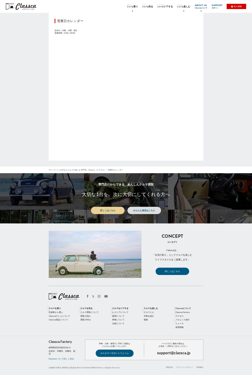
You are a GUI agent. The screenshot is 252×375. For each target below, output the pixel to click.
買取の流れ (85, 316)
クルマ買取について (89, 312)
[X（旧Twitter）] (93, 296)
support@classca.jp (173, 352)
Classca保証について (58, 319)
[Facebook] (88, 296)
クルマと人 (149, 312)
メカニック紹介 (182, 319)
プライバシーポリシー (184, 367)
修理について (118, 316)
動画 (146, 319)
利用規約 (199, 367)
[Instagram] (100, 296)
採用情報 (179, 327)
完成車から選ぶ (56, 312)
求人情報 (238, 6)
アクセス (179, 316)
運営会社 (169, 367)
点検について (118, 323)
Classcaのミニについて (59, 316)
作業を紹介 (149, 316)
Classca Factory (182, 312)
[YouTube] (106, 296)
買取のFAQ (85, 319)
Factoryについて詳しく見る (61, 358)
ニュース (179, 323)
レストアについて (120, 312)
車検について (118, 319)
